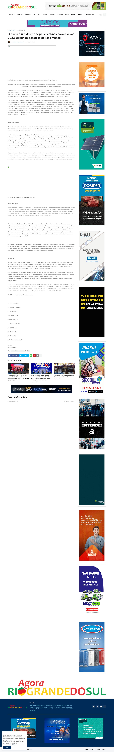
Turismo (52, 15)
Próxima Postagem (69, 401)
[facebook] (93, 706)
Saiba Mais (15, 745)
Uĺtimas (27, 15)
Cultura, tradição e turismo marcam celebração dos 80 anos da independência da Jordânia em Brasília (18, 377)
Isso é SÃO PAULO (21, 30)
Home (86, 749)
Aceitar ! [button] (7, 747)
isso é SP (24, 351)
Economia (60, 15)
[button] (100, 15)
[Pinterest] (34, 355)
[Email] (37, 355)
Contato (97, 749)
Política (80, 15)
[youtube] (101, 706)
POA (39, 15)
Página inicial (11, 30)
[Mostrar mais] (40, 355)
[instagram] (104, 706)
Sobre (91, 749)
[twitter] (97, 706)
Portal (19, 15)
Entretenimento (89, 15)
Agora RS (12, 15)
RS (34, 15)
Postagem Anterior (14, 401)
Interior (45, 15)
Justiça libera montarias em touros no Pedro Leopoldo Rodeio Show (64, 376)
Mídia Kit (104, 749)
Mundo (73, 15)
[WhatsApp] (31, 355)
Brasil (67, 15)
